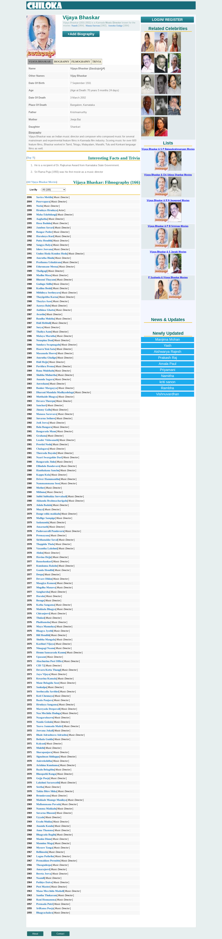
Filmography (80, 61)
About (35, 933)
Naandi (74, 25)
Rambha (167, 388)
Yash (167, 345)
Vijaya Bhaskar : (40, 61)
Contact (60, 933)
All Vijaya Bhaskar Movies (41, 182)
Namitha (167, 376)
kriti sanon (167, 382)
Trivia (96, 61)
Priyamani (167, 370)
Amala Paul (167, 364)
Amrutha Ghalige (115, 25)
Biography (61, 61)
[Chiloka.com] (44, 5)
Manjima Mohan (167, 339)
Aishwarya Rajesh (167, 351)
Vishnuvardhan (167, 394)
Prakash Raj (167, 358)
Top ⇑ (30, 157)
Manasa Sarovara (93, 25)
